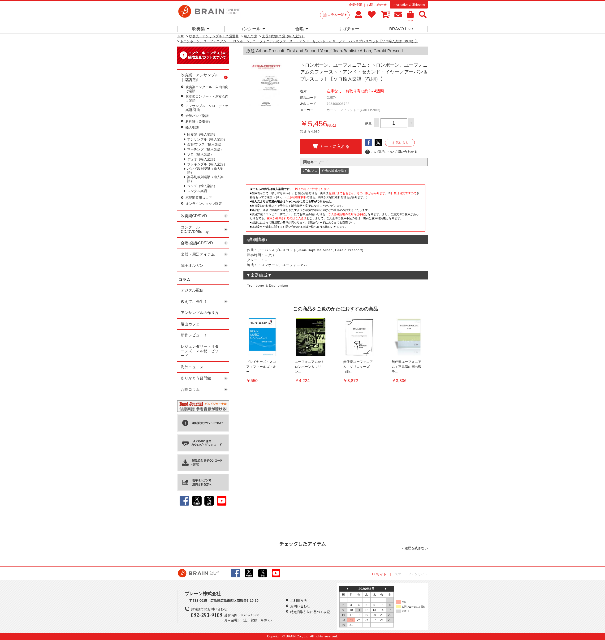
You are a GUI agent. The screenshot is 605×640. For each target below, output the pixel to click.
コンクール (250, 28)
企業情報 (355, 5)
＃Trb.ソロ (310, 170)
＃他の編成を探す (334, 170)
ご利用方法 (298, 600)
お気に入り (400, 143)
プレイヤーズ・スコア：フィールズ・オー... (261, 367)
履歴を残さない (416, 548)
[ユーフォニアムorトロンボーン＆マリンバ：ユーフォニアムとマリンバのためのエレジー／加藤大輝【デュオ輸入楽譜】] (311, 337)
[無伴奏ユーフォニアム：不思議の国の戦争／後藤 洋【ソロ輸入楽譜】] (408, 337)
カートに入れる (335, 146)
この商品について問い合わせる (392, 152)
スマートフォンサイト (411, 574)
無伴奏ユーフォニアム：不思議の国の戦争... (406, 367)
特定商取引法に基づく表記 (310, 612)
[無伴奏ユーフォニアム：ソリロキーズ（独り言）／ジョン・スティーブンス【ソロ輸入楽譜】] (359, 337)
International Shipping (409, 4)
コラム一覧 (336, 15)
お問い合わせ (377, 5)
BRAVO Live (401, 28)
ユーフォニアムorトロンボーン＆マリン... (309, 367)
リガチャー (348, 28)
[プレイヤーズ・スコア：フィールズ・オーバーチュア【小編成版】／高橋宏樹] (262, 337)
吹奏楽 (198, 28)
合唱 (299, 28)
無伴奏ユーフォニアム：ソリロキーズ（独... (358, 367)
